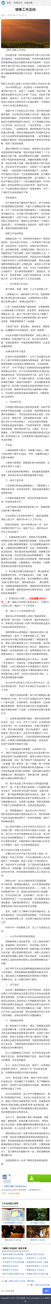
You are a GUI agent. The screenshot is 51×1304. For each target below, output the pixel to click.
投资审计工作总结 (10, 1270)
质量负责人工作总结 (35, 1270)
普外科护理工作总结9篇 (13, 1254)
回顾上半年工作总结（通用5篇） (22, 1281)
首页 (9, 3)
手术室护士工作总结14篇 (13, 1262)
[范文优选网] (3, 3)
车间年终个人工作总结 (36, 1258)
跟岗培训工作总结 (10, 1266)
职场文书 (18, 3)
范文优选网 (20, 1298)
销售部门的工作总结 (35, 1254)
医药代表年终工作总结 (12, 1258)
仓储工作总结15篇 (42, 1285)
